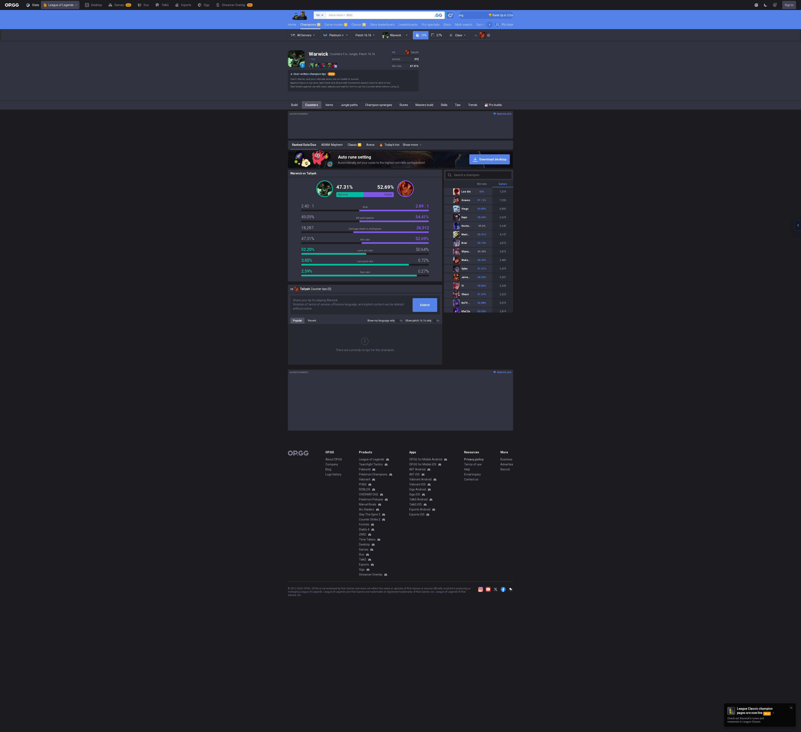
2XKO (362, 534)
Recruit (505, 469)
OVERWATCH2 (368, 494)
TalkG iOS (415, 504)
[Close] (791, 708)
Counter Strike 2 (369, 519)
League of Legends (61, 5)
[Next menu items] (489, 25)
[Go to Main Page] (12, 5)
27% (439, 35)
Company (331, 464)
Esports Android (419, 509)
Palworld (364, 469)
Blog (328, 469)
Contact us (471, 479)
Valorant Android (420, 479)
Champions (310, 24)
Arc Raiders (366, 509)
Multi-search (463, 24)
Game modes (335, 24)
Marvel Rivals (367, 504)
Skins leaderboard (382, 24)
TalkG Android (418, 499)
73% (424, 35)
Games (363, 549)
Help (467, 469)
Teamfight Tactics (371, 464)
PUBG (362, 484)
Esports (364, 564)
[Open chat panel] (798, 225)
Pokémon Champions (373, 474)
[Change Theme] (765, 5)
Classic (358, 24)
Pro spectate (431, 24)
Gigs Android (417, 489)
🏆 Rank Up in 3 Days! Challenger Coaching (484, 15)
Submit (425, 305)
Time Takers (367, 539)
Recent (312, 320)
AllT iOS (414, 474)
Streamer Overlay (370, 574)
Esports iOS (416, 514)
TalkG (362, 559)
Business (506, 459)
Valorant (364, 479)
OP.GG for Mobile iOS (422, 464)
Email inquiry (472, 474)
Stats (447, 24)
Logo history (333, 474)
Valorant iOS (417, 484)
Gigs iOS (414, 494)
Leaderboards (408, 24)
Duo (361, 554)
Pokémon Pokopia (371, 499)
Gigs (362, 569)
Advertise (506, 464)
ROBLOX (364, 489)
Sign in (789, 5)
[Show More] (756, 5)
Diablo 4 (364, 529)
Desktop (364, 544)
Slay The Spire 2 (369, 514)
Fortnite (364, 524)
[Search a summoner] (438, 15)
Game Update (485, 24)
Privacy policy (474, 459)
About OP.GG (333, 459)
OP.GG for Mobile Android (425, 459)
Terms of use (473, 464)
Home (292, 24)
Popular (297, 320)
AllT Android (417, 469)
